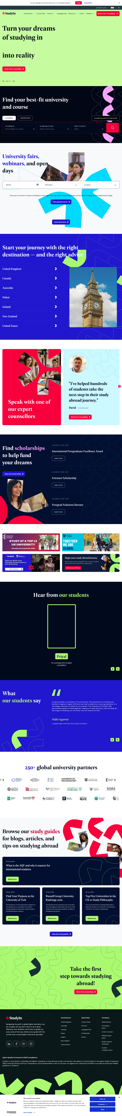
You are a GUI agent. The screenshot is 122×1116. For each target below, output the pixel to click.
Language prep (62, 14)
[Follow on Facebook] (16, 1044)
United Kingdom (66, 1022)
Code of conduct (107, 1032)
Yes (78, 3)
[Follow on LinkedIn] (9, 1044)
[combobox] (19, 129)
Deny (102, 1109)
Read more (12, 879)
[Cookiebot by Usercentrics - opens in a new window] (11, 1112)
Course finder (40, 14)
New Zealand (65, 1041)
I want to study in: (80, 126)
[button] (119, 387)
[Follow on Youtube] (24, 1044)
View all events (60, 222)
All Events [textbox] (48, 185)
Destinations (28, 14)
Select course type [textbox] (47, 129)
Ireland (63, 1037)
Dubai (63, 1033)
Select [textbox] (76, 129)
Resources (72, 14)
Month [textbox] (8, 185)
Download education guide (105, 118)
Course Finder (86, 1022)
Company (89, 14)
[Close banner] (119, 1097)
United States (65, 1045)
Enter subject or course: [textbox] (14, 129)
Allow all (102, 1099)
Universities (25, 118)
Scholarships (85, 1033)
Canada (63, 1029)
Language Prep (86, 1029)
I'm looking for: (10, 126)
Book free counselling (106, 14)
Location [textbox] (87, 185)
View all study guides (60, 934)
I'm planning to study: (47, 126)
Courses (9, 118)
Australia (64, 1026)
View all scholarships (13, 474)
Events (82, 14)
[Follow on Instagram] (31, 1044)
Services (50, 14)
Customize (101, 1104)
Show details (27, 1112)
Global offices (106, 1022)
